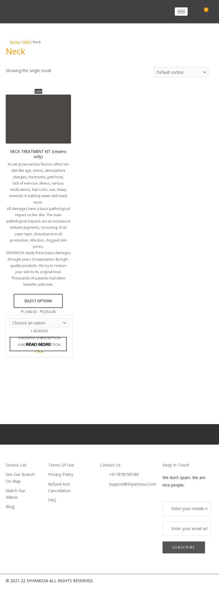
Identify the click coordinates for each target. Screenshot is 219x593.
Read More (38, 344)
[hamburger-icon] (181, 11)
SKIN (26, 42)
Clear (39, 351)
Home (15, 42)
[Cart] (204, 11)
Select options (38, 300)
